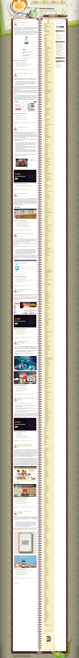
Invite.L (46, 189)
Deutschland (61, 44)
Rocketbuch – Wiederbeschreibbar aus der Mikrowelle (23, 185)
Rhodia (46, 343)
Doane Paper (47, 128)
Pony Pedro (46, 318)
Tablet (17, 123)
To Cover (46, 393)
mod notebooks (47, 255)
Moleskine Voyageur (24, 450)
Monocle (46, 260)
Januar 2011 (46, 598)
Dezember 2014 (46, 542)
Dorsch (46, 130)
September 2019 (46, 477)
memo (46, 246)
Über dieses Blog (35, 2)
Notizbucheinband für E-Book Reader (21, 503)
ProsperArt (46, 323)
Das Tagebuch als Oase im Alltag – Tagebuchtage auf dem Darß (25, 280)
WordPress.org (58, 65)
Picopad (46, 310)
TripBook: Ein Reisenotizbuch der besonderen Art (22, 456)
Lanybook (46, 216)
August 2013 (46, 561)
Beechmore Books (47, 70)
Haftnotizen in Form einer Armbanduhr (21, 435)
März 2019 (45, 483)
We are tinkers (47, 410)
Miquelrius (46, 253)
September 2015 (46, 531)
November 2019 (46, 475)
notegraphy (15, 518)
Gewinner (58, 46)
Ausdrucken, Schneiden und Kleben (21, 501)
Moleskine (15, 449)
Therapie (28, 285)
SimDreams (46, 371)
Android (25, 578)
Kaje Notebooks (47, 197)
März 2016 (45, 524)
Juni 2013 (45, 563)
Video (62, 55)
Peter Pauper (47, 308)
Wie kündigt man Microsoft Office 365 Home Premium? (23, 332)
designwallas (47, 121)
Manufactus (46, 242)
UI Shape (46, 401)
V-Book (46, 404)
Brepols (46, 85)
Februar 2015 (46, 539)
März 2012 (45, 581)
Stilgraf (46, 380)
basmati (46, 68)
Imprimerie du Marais (48, 186)
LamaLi (46, 213)
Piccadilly (46, 309)
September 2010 (46, 603)
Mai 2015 (45, 536)
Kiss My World (47, 204)
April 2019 (45, 482)
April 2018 (45, 495)
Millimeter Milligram (47, 251)
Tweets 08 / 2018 (18, 116)
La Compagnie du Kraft (48, 212)
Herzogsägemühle (47, 176)
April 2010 (45, 609)
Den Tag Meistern (47, 119)
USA (59, 53)
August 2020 (46, 465)
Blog (61, 43)
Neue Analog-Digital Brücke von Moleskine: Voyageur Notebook (24, 445)
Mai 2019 (45, 481)
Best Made (46, 73)
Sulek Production (47, 386)
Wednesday (46, 411)
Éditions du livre (47, 137)
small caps (46, 372)
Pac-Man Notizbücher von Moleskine (21, 500)
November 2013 (46, 557)
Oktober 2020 (46, 463)
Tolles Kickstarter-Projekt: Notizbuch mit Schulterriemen (24, 64)
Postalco (46, 320)
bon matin (46, 80)
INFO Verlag (46, 188)
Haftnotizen (31, 440)
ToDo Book (46, 394)
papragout (46, 305)
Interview (45, 427)
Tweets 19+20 (18, 118)
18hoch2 (46, 46)
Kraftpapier (46, 209)
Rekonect (46, 339)
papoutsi (46, 304)
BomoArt (46, 79)
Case (31, 656)
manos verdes (47, 240)
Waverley (46, 409)
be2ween (46, 69)
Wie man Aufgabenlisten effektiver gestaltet (22, 223)
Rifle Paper (46, 344)
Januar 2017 (46, 512)
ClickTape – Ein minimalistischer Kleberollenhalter (23, 437)
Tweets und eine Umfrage (19, 333)
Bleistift (59, 43)
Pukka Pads (46, 325)
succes (46, 382)
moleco (46, 258)
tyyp (45, 400)
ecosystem (46, 134)
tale (45, 389)
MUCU (46, 264)
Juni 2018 (45, 493)
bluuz (45, 78)
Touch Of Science (47, 395)
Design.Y (46, 120)
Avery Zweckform (47, 67)
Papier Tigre (46, 301)
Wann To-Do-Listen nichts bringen (21, 62)
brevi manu (46, 86)
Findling (46, 151)
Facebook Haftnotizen (19, 434)
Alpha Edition (47, 52)
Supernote (46, 387)
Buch (63, 43)
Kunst (45, 429)
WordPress (29, 655)
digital (33, 122)
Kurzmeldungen (46, 430)
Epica (45, 140)
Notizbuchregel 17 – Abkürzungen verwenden (22, 225)
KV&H (46, 210)
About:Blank (46, 49)
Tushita (46, 398)
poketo (46, 317)
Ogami (46, 281)
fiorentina (46, 152)
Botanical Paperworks (48, 82)
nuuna (46, 277)
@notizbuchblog (60, 23)
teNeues (46, 391)
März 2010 (45, 610)
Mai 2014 (45, 550)
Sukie (45, 385)
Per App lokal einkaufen (22, 193)
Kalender (45, 428)
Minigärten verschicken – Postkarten (21, 66)
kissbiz (46, 205)
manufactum (46, 241)
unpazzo (46, 402)
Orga (45, 433)
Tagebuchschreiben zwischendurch (21, 278)
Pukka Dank (46, 324)
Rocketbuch (35, 133)
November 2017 (46, 501)
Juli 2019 (45, 478)
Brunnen (46, 88)
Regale (45, 434)
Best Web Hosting (26, 656)
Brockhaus (46, 87)
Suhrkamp (46, 384)
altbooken (46, 53)
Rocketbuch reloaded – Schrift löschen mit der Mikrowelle (24, 186)
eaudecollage (47, 132)
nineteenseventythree (48, 271)
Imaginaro (46, 184)
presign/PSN (46, 321)
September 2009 (46, 617)
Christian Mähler (19, 25)
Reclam (46, 334)
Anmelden (57, 62)
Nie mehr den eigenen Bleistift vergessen (22, 65)
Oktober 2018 (46, 489)
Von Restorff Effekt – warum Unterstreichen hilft (22, 222)
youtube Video (21, 416)
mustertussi (46, 266)
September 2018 (46, 490)
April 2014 (45, 551)
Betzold (46, 75)
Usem (46, 403)
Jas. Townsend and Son (48, 191)
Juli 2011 (45, 591)
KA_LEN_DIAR (47, 196)
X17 (36, 454)
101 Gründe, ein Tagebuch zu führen (21, 279)
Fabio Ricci (46, 145)
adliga (46, 50)
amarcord (46, 55)
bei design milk (30, 518)
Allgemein (19, 337)
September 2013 (46, 560)
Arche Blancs (47, 59)
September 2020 (46, 464)
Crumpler (46, 113)
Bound (46, 83)
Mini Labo (46, 252)
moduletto (46, 257)
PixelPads (46, 313)
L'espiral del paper (47, 211)
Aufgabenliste (27, 69)
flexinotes (46, 153)
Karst (45, 200)
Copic (46, 111)
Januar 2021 (46, 459)
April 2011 (45, 594)
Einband (19, 394)
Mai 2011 (45, 593)
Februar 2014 (46, 554)
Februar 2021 (46, 458)
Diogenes (46, 126)
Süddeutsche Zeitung (48, 383)
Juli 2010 (45, 605)
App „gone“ (21, 27)
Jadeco (46, 190)
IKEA (45, 183)
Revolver (46, 342)
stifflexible (46, 379)
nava (45, 268)
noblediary (46, 273)
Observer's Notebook (48, 279)
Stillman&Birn (47, 381)
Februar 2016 (46, 525)
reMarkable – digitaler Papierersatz (25, 73)
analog (28, 122)
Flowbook (45, 39)
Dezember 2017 (46, 500)
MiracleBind (46, 254)
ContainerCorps (47, 110)
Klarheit (46, 206)
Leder (62, 48)
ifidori (45, 182)
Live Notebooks (16, 346)
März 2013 (45, 567)
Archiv (62, 2)
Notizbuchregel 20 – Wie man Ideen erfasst (22, 224)
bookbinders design (47, 81)
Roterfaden (32, 454)
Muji (45, 265)
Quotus (46, 329)
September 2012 (46, 574)
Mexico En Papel (47, 248)
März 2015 (45, 538)
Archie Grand (47, 60)
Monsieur (46, 261)
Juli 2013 (45, 562)
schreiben (22, 122)
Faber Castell (47, 144)
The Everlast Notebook (22, 127)
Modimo (46, 256)
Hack (45, 41)
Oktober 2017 (46, 502)
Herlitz (46, 175)
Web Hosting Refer (58, 66)
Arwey (46, 63)
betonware (46, 74)
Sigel (45, 370)
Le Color (46, 218)
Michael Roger (47, 249)
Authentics (46, 66)
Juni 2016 (45, 520)
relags (46, 340)
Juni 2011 (45, 592)
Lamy (45, 214)
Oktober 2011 (46, 587)
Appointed (46, 58)
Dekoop (46, 118)
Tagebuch (19, 285)
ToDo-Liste (32, 69)
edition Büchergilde (47, 136)
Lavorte (46, 217)
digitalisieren (30, 337)
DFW (45, 122)
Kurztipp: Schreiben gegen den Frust (21, 281)
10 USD (23, 353)
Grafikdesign (29, 578)
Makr (45, 238)
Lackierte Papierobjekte (19, 433)
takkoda (46, 388)
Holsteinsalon (47, 180)
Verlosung (58, 55)
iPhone (33, 578)
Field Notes (46, 149)
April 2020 (45, 469)
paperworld (60, 50)
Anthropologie (47, 56)
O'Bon (46, 278)
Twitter (57, 53)
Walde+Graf (46, 407)
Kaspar (46, 201)
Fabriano (46, 146)
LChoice (28, 199)
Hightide (46, 177)
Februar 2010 (46, 611)
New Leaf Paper (47, 269)
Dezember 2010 (46, 599)
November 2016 (46, 514)
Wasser (29, 189)
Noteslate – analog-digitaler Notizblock (21, 117)
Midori (46, 250)
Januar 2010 (46, 612)
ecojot (46, 133)
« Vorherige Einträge (16, 583)
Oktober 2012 (46, 573)
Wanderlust (46, 408)
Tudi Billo (46, 397)
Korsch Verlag (47, 208)
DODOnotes (46, 129)
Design (57, 44)
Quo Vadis (46, 328)
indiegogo (22, 154)
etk (45, 142)
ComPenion (46, 109)
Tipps (45, 441)
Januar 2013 (46, 569)
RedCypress (47, 335)
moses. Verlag (47, 263)
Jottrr (45, 192)
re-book (46, 333)
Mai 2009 (45, 622)
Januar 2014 (46, 555)
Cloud (31, 122)
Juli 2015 (45, 533)
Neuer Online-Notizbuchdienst (20, 331)
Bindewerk (46, 76)
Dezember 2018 (46, 487)
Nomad (46, 274)
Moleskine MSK (16, 461)
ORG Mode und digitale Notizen (20, 330)
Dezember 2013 (46, 556)
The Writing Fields (47, 392)
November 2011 (46, 586)
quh (45, 327)
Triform (46, 396)
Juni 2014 (45, 549)
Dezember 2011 (46, 585)
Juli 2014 (45, 548)
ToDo (30, 69)
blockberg (46, 77)
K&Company (46, 195)
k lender (46, 194)
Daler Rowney (47, 114)
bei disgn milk (34, 415)
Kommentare (58, 64)
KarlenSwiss (46, 199)
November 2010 (46, 600)
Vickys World (47, 405)
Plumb (46, 315)
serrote (46, 368)
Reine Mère (46, 337)
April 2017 (45, 508)
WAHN (46, 406)
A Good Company (47, 48)
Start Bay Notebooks (48, 377)
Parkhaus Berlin (47, 307)
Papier (35, 122)
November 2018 (46, 488)
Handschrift (62, 46)
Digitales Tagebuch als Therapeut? (25, 233)
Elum (45, 138)
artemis (46, 62)
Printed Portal (47, 322)
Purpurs (46, 326)
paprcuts (46, 306)
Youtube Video (22, 482)
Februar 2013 (46, 568)
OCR (33, 337)
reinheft (46, 338)
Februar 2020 (46, 471)
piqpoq (46, 312)
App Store (24, 203)
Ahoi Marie (46, 51)
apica (45, 57)
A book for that (47, 47)
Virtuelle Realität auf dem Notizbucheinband (23, 342)
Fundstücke (19, 69)
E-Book (45, 28)
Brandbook (46, 84)
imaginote (46, 185)
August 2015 (46, 532)
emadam (46, 139)
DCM (45, 117)
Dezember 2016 (46, 513)
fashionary (46, 147)
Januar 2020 (46, 472)
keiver (46, 202)
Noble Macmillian (47, 272)
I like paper (46, 181)
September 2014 (46, 545)
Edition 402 (46, 135)
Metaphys (46, 247)
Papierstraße (47, 303)
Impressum (44, 2)
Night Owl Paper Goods (48, 270)
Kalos (45, 198)
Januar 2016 (46, 526)
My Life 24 (46, 267)
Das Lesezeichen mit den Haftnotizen (21, 436)
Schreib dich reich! (18, 282)
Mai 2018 (45, 494)
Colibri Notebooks (47, 108)
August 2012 (46, 575)
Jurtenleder (46, 193)
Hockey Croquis (47, 178)
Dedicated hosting (58, 67)
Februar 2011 (46, 597)
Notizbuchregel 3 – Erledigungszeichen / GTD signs (23, 226)
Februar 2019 (46, 484)
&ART (46, 45)
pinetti (46, 311)
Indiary (46, 187)
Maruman (46, 244)
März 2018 (45, 496)
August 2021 (46, 451)
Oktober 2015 (46, 530)
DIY (45, 127)
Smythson (46, 374)
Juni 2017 (45, 506)
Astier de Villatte (47, 64)
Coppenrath (46, 112)
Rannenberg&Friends (48, 331)
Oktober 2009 (46, 616)
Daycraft (46, 115)
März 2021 (45, 457)
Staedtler (46, 376)
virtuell (31, 394)
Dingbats (46, 125)
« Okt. (45, 633)
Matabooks (46, 245)
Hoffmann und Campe (48, 179)
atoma (46, 65)
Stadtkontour (47, 375)
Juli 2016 (45, 519)
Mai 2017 (45, 507)
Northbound (46, 275)
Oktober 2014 (46, 544)
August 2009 (46, 618)
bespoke (46, 72)
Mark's (46, 243)
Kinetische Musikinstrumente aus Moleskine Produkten (23, 502)
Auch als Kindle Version (60, 28)
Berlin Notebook (47, 71)
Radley (46, 330)
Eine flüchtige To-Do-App (23, 22)
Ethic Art (46, 141)
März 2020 (45, 470)
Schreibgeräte (46, 436)
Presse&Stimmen (53, 2)
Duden (46, 131)
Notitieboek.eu (47, 276)
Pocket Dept (46, 316)
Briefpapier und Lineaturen (19, 334)
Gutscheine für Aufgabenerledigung (21, 63)
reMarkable (26, 78)
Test (44, 440)
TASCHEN (46, 390)
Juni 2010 (45, 606)
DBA (45, 116)
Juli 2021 (45, 452)
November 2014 (46, 543)
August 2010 (46, 604)
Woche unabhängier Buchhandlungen (22, 198)
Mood (45, 262)
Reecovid (46, 336)
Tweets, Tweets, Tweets (19, 115)
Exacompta (46, 143)
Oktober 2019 (46, 476)
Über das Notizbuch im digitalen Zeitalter (21, 119)
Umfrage (45, 442)
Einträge (58, 63)
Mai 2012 (45, 579)
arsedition (46, 61)
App (24, 69)
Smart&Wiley (47, 373)
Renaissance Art (47, 341)
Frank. (46, 155)
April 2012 (45, 580)
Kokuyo (46, 207)
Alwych (46, 54)
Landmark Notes (47, 215)
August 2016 (46, 518)
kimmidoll (46, 203)
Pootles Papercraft (47, 319)
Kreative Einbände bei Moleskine (20, 499)
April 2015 (45, 537)
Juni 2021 (45, 453)
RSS (56, 23)
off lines (46, 280)
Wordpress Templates (16, 656)
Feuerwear (46, 148)
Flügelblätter (46, 154)
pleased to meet (47, 314)
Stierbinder (46, 378)
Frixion (26, 189)
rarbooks (46, 332)
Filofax (46, 150)
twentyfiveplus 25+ (47, 399)
